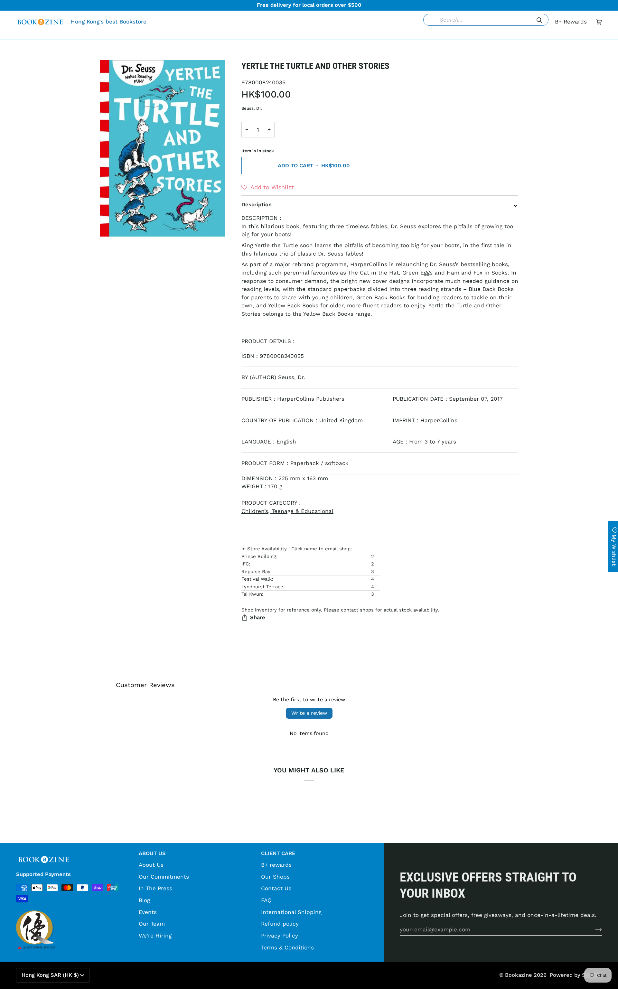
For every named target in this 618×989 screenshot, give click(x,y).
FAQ (266, 900)
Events (148, 912)
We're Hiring (155, 935)
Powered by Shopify (576, 975)
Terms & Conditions (287, 947)
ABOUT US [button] (152, 853)
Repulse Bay (255, 571)
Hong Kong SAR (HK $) (50, 975)
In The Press (155, 888)
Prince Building (258, 556)
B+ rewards (276, 865)
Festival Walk (256, 579)
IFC (245, 564)
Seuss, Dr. (251, 108)
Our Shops (275, 876)
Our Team (152, 923)
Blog (144, 900)
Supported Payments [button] (43, 874)
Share (257, 617)
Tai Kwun (251, 594)
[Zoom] (162, 148)
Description (256, 204)
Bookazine (518, 975)
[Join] (593, 929)
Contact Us (276, 888)
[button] (210, 35)
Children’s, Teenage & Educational (287, 511)
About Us (151, 865)
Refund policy (280, 923)
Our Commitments (164, 876)
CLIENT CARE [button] (278, 853)
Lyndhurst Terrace (262, 587)
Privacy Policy (279, 935)
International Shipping (291, 912)
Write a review (309, 713)
